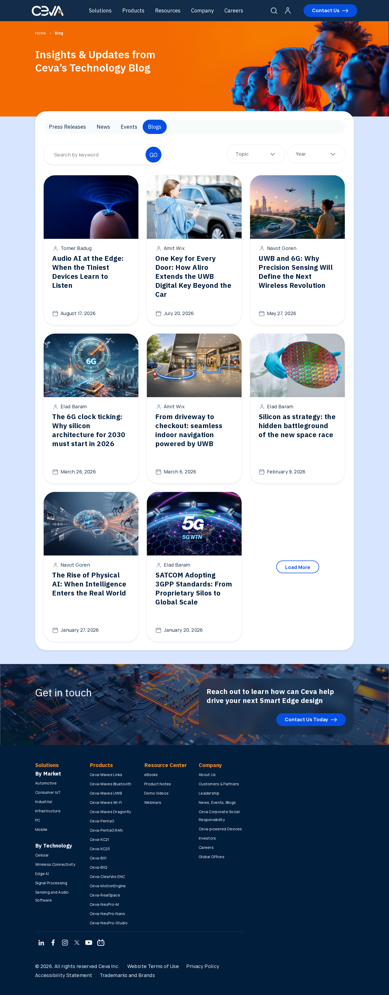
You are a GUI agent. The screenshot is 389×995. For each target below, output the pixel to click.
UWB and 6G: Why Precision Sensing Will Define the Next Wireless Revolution (296, 272)
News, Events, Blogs (217, 802)
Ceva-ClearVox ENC (107, 876)
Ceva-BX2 (98, 867)
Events (129, 126)
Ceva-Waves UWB (106, 793)
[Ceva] (48, 15)
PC (37, 820)
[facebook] (53, 943)
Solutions (100, 10)
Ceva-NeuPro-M (104, 904)
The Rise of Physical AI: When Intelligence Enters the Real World (89, 583)
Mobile (41, 829)
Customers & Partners (219, 783)
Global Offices (211, 856)
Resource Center (165, 765)
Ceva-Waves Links (106, 774)
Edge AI (42, 873)
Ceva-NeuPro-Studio (109, 922)
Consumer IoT (48, 792)
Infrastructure (48, 810)
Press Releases (67, 126)
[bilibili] (101, 943)
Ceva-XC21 (100, 839)
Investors (207, 838)
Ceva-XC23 (100, 848)
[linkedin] (41, 943)
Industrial (43, 801)
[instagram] (65, 943)
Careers (233, 10)
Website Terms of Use (153, 966)
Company (202, 10)
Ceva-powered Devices (220, 828)
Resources (167, 10)
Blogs (154, 126)
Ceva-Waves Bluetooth (111, 783)
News (103, 126)
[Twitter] (77, 943)
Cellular (42, 855)
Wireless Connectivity (55, 864)
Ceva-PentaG (102, 820)
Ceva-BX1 (98, 857)
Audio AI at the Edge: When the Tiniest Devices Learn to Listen (88, 272)
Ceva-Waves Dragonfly (110, 811)
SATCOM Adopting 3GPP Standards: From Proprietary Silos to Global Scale (193, 588)
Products (133, 10)
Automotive (46, 783)
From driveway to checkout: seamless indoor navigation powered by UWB (188, 430)
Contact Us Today (306, 719)
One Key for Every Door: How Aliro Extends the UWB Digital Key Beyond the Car (193, 276)
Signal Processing (51, 882)
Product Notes (157, 783)
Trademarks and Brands (127, 975)
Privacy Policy (202, 966)
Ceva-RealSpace (105, 895)
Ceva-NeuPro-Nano (107, 913)
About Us (207, 774)
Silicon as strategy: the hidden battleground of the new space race (297, 425)
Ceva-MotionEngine (108, 885)
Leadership (209, 793)
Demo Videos (156, 793)
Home (40, 32)
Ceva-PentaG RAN (106, 830)
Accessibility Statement (63, 975)
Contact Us (326, 10)
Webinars (152, 802)
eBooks (151, 774)
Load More (297, 567)
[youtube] (88, 943)
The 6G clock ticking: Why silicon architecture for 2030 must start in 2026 (88, 430)
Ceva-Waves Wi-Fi (106, 802)
